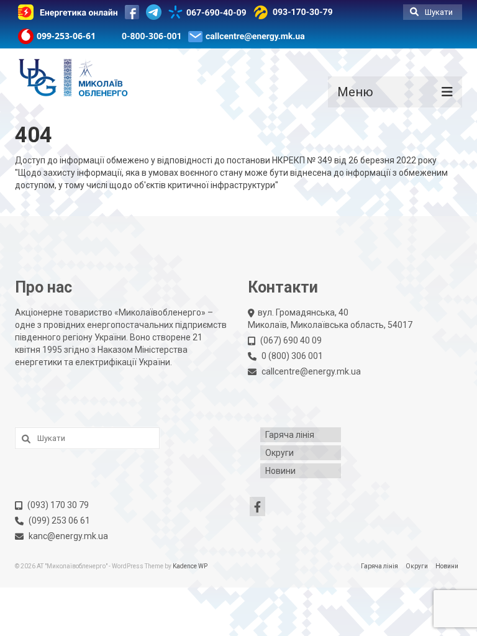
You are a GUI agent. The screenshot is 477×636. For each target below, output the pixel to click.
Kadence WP (190, 566)
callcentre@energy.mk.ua (311, 371)
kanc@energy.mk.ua (68, 536)
